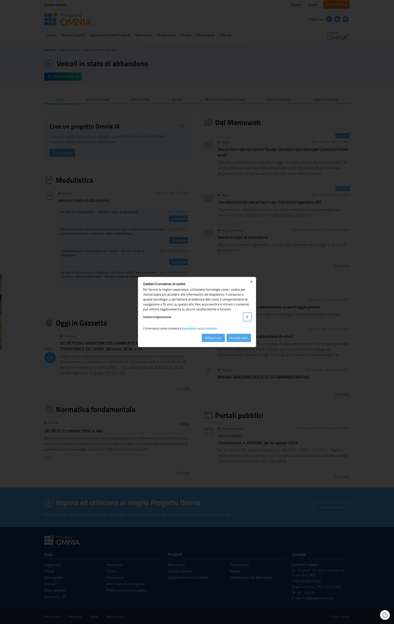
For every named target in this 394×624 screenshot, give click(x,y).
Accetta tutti (239, 337)
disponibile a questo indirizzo (199, 328)
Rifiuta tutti (213, 337)
